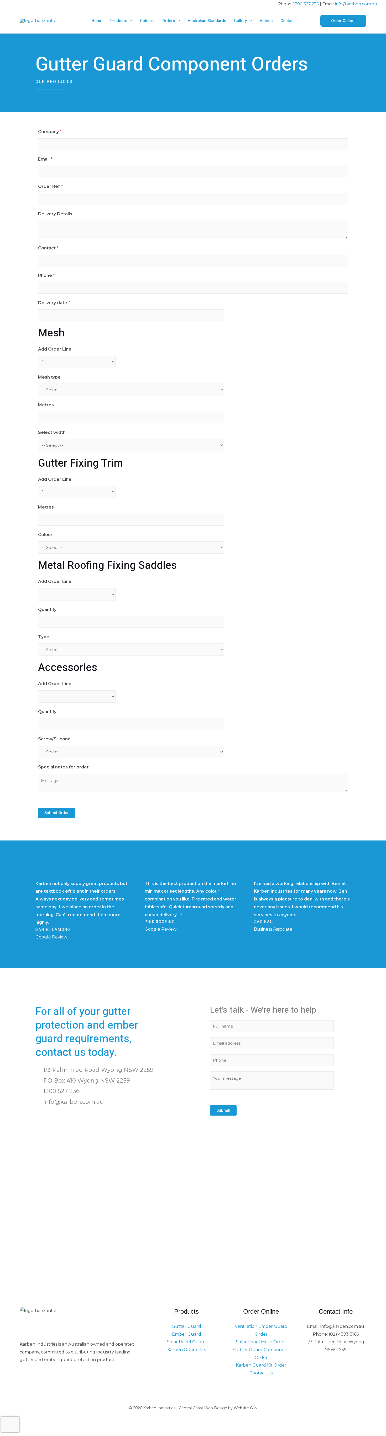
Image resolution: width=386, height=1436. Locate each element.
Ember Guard (186, 1334)
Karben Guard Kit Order (261, 1365)
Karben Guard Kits (186, 1349)
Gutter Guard (186, 1326)
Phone (46, 275)
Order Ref (50, 186)
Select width (52, 432)
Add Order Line (54, 349)
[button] (129, 20)
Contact (48, 247)
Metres (46, 404)
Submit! (223, 1110)
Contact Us (261, 1373)
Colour (45, 534)
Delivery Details (55, 213)
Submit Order (56, 813)
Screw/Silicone (54, 738)
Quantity (47, 609)
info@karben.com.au (356, 3)
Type (43, 636)
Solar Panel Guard (186, 1341)
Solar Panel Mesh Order (261, 1341)
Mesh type (49, 377)
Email (45, 159)
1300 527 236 (306, 3)
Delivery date (54, 302)
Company (50, 131)
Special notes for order (63, 767)
